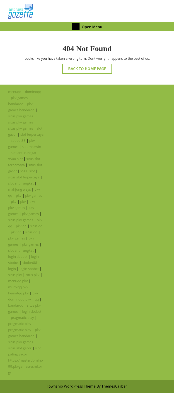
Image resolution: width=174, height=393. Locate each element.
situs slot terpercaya (23, 177)
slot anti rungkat (23, 152)
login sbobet (17, 256)
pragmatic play (22, 317)
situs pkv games (20, 116)
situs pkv (15, 274)
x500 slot (15, 158)
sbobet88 (18, 140)
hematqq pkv (18, 293)
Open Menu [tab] (92, 26)
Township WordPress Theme (71, 386)
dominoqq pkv (19, 299)
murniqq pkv (18, 287)
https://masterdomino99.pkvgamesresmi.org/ (25, 366)
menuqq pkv (18, 281)
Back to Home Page (90, 70)
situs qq (36, 226)
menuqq (14, 91)
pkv (19, 195)
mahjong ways (19, 189)
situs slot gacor (19, 348)
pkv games (33, 195)
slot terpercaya (32, 134)
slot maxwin (31, 146)
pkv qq (21, 226)
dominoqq (33, 91)
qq (37, 299)
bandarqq (15, 305)
